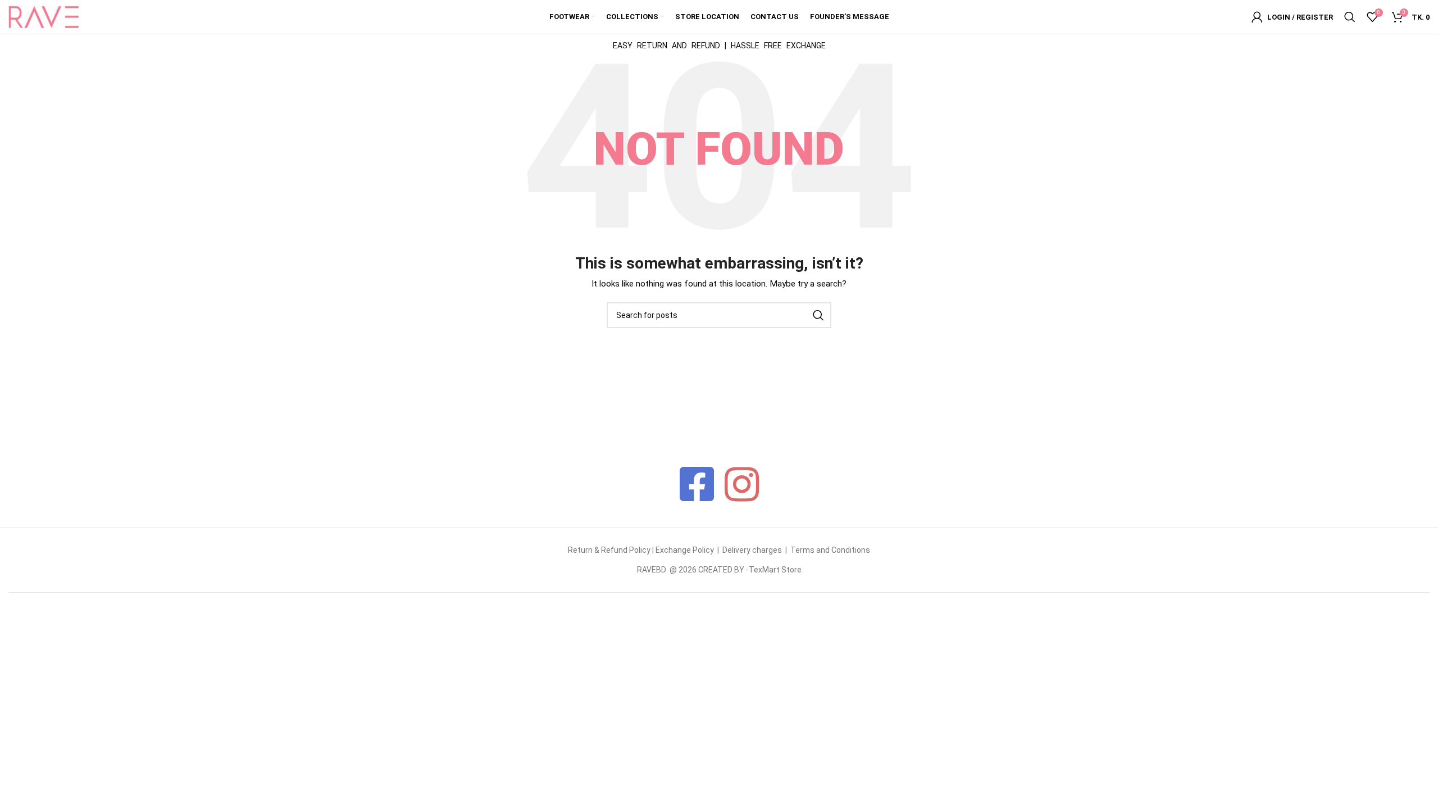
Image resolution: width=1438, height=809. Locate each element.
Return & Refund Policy (609, 550)
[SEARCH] (818, 315)
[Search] (1350, 17)
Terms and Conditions (830, 550)
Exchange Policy (686, 550)
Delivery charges (752, 550)
